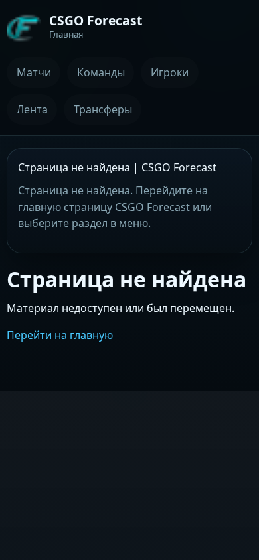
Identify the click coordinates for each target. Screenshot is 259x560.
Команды (101, 72)
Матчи (34, 72)
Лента (32, 109)
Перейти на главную (60, 335)
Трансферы (103, 109)
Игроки (170, 72)
